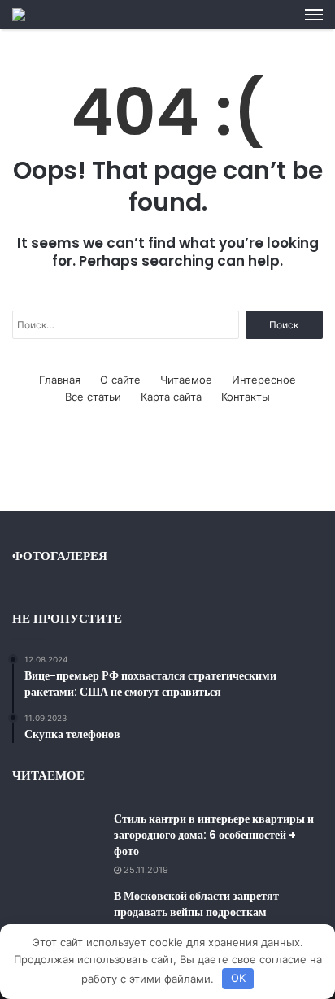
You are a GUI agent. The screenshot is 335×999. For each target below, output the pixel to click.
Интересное (264, 379)
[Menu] (314, 14)
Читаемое (186, 379)
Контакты (245, 396)
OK (238, 977)
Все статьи (93, 396)
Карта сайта (171, 396)
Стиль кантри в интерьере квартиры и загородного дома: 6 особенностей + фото (214, 834)
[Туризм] (18, 14)
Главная (59, 379)
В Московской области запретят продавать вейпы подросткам (196, 904)
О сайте (120, 379)
